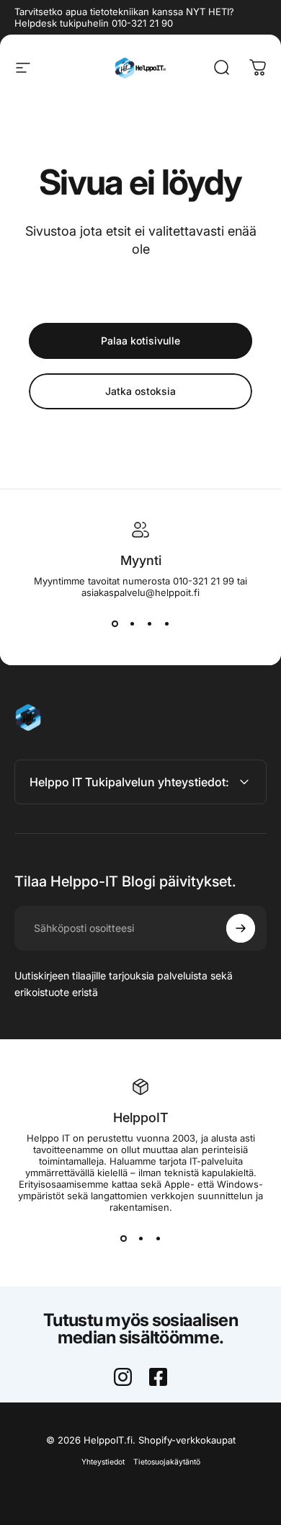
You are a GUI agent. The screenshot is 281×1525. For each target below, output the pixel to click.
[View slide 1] (114, 624)
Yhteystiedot (103, 1462)
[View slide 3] (149, 624)
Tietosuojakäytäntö (166, 1462)
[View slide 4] (166, 624)
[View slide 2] (131, 624)
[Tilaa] (240, 928)
